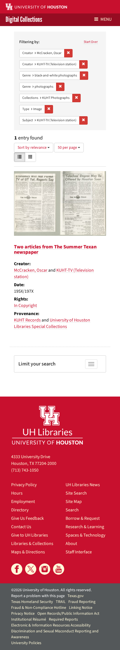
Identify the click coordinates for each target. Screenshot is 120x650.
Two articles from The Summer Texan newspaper (55, 249)
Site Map (74, 501)
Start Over (91, 41)
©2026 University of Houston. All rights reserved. (51, 590)
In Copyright (25, 305)
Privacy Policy (24, 485)
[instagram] (44, 569)
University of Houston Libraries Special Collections (52, 323)
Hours (17, 493)
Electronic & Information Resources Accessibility (51, 625)
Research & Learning (85, 527)
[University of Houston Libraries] (47, 425)
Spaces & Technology (85, 535)
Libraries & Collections (32, 543)
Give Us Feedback (27, 518)
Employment (23, 501)
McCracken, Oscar (30, 270)
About (71, 543)
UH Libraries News (83, 485)
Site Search (76, 493)
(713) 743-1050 (25, 470)
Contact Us (21, 527)
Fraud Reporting (81, 602)
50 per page (68, 147)
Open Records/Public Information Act (68, 613)
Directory (19, 510)
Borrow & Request (83, 518)
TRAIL (61, 602)
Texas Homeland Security (32, 602)
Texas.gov (76, 596)
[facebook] (16, 569)
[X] (30, 569)
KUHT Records (27, 320)
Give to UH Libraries (29, 535)
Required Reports (63, 619)
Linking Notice (80, 608)
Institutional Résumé (28, 619)
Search (72, 510)
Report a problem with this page (38, 596)
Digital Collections (24, 20)
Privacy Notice (23, 613)
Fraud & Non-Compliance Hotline (38, 608)
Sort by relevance (32, 147)
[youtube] (58, 569)
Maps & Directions (28, 552)
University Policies (26, 643)
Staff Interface (79, 552)
